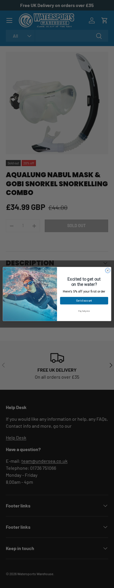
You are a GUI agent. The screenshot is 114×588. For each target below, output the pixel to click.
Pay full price (84, 311)
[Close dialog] (107, 270)
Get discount (84, 300)
